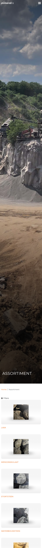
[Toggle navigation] (39, 3)
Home (4, 389)
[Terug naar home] (7, 3)
